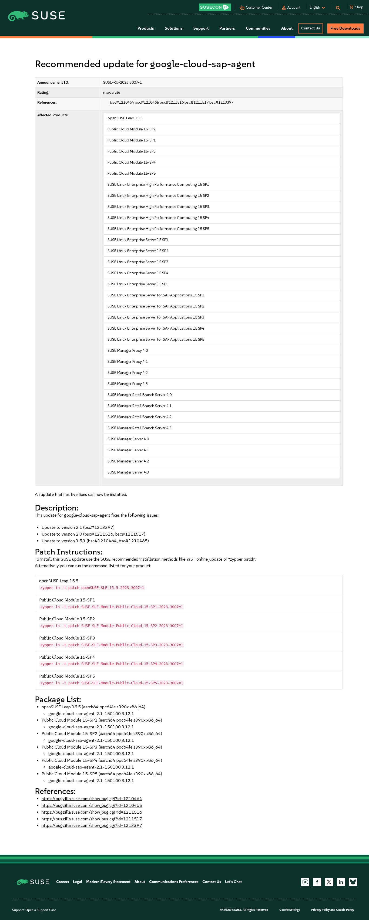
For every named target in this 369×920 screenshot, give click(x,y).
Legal (77, 882)
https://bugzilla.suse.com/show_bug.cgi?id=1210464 (92, 798)
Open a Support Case (40, 910)
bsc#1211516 (172, 102)
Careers (62, 882)
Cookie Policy (345, 910)
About (140, 882)
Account (293, 7)
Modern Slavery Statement (108, 882)
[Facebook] (317, 882)
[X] (329, 882)
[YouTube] (305, 882)
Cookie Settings (289, 910)
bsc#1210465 (147, 102)
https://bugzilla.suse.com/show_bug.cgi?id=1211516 (92, 812)
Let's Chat (233, 882)
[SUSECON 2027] (215, 7)
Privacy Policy (320, 910)
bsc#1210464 (122, 102)
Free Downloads (345, 28)
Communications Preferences (173, 882)
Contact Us (310, 28)
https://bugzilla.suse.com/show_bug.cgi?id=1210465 (92, 805)
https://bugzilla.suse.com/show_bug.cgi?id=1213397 (92, 825)
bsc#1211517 (197, 102)
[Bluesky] (353, 882)
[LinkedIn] (341, 882)
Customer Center (259, 7)
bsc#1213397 (221, 102)
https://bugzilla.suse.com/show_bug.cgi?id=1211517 (92, 818)
